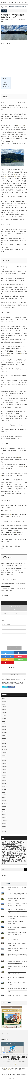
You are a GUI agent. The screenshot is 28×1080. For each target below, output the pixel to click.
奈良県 (3, 772)
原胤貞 (8, 346)
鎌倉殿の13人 (17, 861)
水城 (7, 857)
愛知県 (3, 749)
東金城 (4, 82)
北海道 (3, 698)
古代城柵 (12, 847)
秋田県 (3, 704)
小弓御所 (21, 302)
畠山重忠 (15, 280)
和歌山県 (4, 775)
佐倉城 (14, 539)
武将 (5, 857)
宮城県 (3, 709)
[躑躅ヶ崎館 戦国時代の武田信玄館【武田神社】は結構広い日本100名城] (4, 938)
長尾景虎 (18, 353)
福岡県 (3, 809)
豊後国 (11, 859)
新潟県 (3, 718)
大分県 (3, 817)
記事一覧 (12, 1068)
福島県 (3, 712)
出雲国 (15, 846)
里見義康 (7, 514)
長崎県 (3, 814)
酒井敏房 (17, 214)
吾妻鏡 (2, 176)
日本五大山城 (8, 855)
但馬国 (23, 844)
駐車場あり (7, 19)
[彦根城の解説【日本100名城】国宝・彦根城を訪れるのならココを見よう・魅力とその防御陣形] (4, 954)
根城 (8, 107)
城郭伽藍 (9, 849)
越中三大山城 (16, 859)
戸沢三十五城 (15, 851)
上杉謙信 (8, 326)
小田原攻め (15, 457)
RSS (17, 1064)
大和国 (13, 849)
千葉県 (2, 19)
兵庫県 (3, 780)
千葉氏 (17, 185)
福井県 (3, 763)
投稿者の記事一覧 (14, 674)
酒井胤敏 (4, 84)
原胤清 (24, 271)
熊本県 (3, 823)
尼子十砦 (8, 851)
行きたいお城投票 (22, 1068)
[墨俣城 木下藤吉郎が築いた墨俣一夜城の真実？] (4, 888)
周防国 (20, 847)
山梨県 (3, 740)
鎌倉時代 (12, 176)
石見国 (11, 857)
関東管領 (21, 125)
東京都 (3, 735)
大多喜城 (13, 114)
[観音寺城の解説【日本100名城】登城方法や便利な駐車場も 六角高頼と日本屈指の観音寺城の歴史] (4, 909)
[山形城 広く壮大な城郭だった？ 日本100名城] (4, 996)
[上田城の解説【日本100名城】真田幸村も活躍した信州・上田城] (4, 917)
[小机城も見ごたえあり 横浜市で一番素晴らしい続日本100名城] (4, 943)
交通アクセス (5, 86)
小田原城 (22, 459)
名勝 (16, 847)
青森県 (3, 701)
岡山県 (3, 786)
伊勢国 (12, 844)
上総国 (11, 19)
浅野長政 (18, 473)
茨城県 (3, 721)
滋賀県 (3, 766)
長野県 (3, 743)
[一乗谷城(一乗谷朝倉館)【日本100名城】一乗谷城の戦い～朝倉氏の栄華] (4, 972)
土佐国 (4, 849)
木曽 (13, 855)
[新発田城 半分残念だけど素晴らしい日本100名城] (4, 967)
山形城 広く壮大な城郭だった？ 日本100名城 (17, 995)
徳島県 (3, 797)
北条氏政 (10, 413)
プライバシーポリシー (13, 1069)
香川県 (3, 800)
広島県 (3, 789)
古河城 (11, 174)
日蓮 (19, 249)
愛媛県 (3, 806)
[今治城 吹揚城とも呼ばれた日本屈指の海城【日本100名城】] (4, 927)
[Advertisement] (14, 59)
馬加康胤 (24, 129)
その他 (3, 831)
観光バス (5, 859)
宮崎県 (3, 820)
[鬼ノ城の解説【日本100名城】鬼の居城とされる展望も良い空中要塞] (4, 899)
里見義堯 (6, 353)
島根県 (3, 792)
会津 (20, 843)
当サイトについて (21, 1069)
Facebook (11, 686)
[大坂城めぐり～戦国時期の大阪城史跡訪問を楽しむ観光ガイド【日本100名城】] (4, 893)
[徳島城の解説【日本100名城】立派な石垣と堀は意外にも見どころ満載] (4, 949)
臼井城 (14, 207)
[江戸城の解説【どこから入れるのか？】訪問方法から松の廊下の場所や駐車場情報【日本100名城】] (4, 988)
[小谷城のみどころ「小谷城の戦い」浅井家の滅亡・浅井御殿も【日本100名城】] (4, 904)
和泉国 (24, 847)
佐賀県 (3, 811)
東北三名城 (17, 855)
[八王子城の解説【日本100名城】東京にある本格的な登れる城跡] (4, 922)
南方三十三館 (7, 847)
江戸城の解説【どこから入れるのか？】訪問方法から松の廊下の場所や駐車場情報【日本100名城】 (17, 990)
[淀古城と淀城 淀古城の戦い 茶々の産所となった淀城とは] (4, 983)
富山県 (3, 758)
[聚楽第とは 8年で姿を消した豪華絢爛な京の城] (4, 978)
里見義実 (3, 203)
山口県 (3, 794)
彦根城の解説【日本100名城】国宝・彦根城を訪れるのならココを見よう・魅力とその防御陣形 (17, 956)
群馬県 (3, 726)
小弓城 (18, 203)
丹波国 (6, 844)
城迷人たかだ (12, 667)
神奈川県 (4, 738)
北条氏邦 (21, 466)
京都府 (3, 769)
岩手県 (3, 706)
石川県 (3, 760)
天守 (18, 849)
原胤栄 (11, 351)
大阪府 (3, 777)
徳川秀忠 (12, 532)
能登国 (22, 857)
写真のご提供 (6, 1069)
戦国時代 (19, 267)
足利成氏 (14, 125)
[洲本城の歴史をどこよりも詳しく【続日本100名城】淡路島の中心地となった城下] (4, 961)
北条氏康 (12, 328)
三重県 (3, 752)
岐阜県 (3, 755)
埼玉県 (3, 732)
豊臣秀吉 (8, 457)
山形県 (3, 715)
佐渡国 (4, 846)
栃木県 (3, 723)
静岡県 (3, 746)
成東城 (12, 579)
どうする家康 (8, 841)
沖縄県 (3, 829)
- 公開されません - (7, 624)
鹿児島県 (4, 826)
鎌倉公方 (8, 125)
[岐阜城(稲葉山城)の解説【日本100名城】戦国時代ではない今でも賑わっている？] (4, 933)
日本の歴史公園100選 (13, 852)
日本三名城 (18, 853)
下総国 (18, 842)
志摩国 (11, 851)
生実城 (19, 346)
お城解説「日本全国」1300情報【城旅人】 (12, 3)
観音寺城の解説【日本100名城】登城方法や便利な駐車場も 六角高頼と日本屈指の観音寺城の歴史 (17, 911)
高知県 (3, 803)
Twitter (4, 686)
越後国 (7, 861)
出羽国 (9, 845)
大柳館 (21, 183)
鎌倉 (16, 136)
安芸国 (21, 849)
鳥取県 (3, 783)
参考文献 (16, 1068)
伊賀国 (16, 843)
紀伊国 (16, 857)
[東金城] (12, 165)
